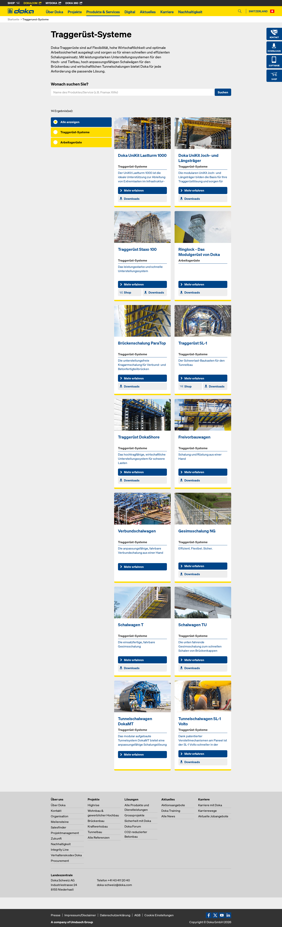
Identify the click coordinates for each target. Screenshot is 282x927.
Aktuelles (148, 11)
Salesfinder (58, 827)
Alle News (168, 816)
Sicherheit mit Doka (138, 821)
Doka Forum (133, 826)
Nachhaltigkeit (190, 11)
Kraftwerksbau (98, 826)
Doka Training (170, 811)
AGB (137, 915)
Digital (130, 11)
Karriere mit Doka (210, 805)
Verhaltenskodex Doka (66, 855)
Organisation (59, 816)
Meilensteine (60, 822)
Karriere (167, 11)
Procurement (60, 861)
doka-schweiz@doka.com (114, 885)
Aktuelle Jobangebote (213, 816)
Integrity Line (60, 849)
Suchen (223, 92)
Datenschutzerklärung (115, 915)
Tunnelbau (95, 832)
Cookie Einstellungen (159, 915)
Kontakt (56, 811)
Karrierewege (207, 811)
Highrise (93, 805)
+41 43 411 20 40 (119, 880)
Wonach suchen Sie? (69, 84)
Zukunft (56, 838)
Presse (55, 915)
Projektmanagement (65, 833)
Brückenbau (96, 821)
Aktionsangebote (173, 805)
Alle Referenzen (99, 837)
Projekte (75, 11)
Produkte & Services (103, 11)
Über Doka (54, 11)
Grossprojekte (134, 815)
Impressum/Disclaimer (80, 915)
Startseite (13, 19)
